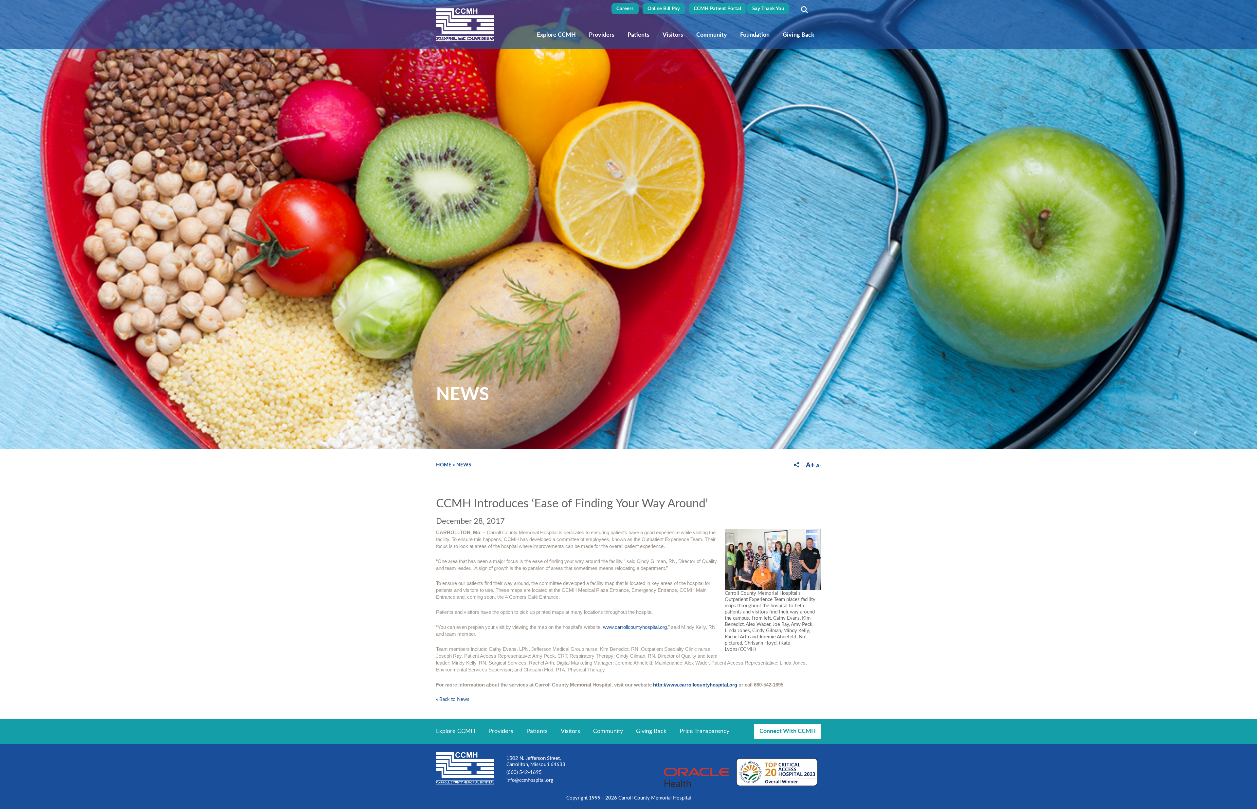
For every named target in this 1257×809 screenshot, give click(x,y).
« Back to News (452, 699)
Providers (601, 35)
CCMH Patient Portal (717, 8)
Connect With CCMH (787, 731)
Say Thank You (768, 8)
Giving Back (798, 35)
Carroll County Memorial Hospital (465, 24)
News (463, 464)
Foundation (755, 35)
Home (443, 464)
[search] (803, 9)
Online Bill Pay (663, 8)
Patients (638, 35)
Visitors (673, 35)
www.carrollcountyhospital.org (635, 627)
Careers (625, 8)
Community (711, 35)
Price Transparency (704, 731)
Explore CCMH (556, 35)
